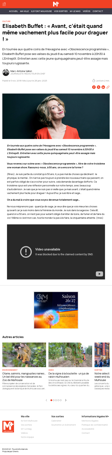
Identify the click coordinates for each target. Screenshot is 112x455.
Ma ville (25, 416)
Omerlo (15, 451)
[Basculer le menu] (4, 4)
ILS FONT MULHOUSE (41, 11)
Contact (98, 11)
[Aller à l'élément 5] (60, 400)
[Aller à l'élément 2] (53, 400)
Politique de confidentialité (95, 424)
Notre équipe (27, 437)
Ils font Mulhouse (29, 420)
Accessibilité (88, 428)
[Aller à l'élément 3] (56, 400)
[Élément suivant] (65, 400)
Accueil (13, 11)
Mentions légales (90, 420)
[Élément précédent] (46, 400)
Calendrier (56, 420)
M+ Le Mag (75, 11)
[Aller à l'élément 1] (51, 400)
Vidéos (86, 11)
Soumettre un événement (63, 424)
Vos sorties (61, 11)
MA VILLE (24, 11)
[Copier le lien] (108, 87)
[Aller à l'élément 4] (58, 400)
